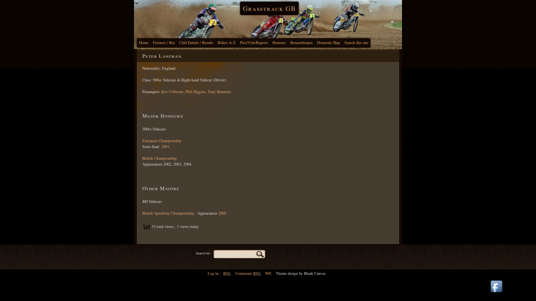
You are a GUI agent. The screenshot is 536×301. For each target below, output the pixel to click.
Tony (212, 91)
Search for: (203, 253)
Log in (213, 273)
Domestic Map (328, 42)
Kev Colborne (172, 91)
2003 (165, 146)
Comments (247, 273)
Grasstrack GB (269, 8)
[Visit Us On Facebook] (496, 292)
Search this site (356, 42)
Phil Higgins (195, 91)
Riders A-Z (227, 42)
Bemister (223, 91)
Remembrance (301, 42)
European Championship (161, 140)
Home (144, 42)
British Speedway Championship (168, 213)
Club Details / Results (196, 42)
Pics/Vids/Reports (254, 42)
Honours (279, 42)
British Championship (159, 158)
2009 (222, 213)
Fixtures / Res (164, 42)
